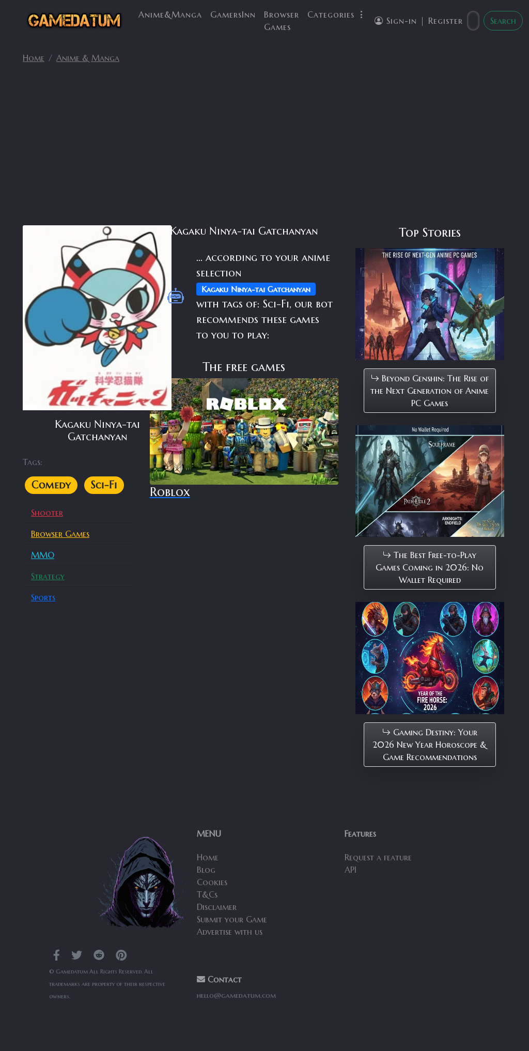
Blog (206, 869)
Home (33, 58)
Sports (43, 597)
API (350, 869)
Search (503, 21)
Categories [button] (332, 14)
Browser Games (281, 20)
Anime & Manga (87, 58)
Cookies (212, 882)
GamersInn (233, 14)
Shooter (47, 512)
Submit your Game (232, 919)
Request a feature (378, 857)
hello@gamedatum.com (236, 995)
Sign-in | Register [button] (423, 21)
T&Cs (207, 894)
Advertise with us (229, 931)
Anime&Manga (170, 14)
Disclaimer (217, 907)
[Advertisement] (264, 148)
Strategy (48, 576)
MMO (42, 555)
